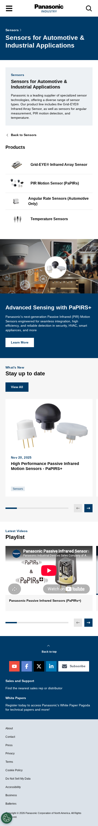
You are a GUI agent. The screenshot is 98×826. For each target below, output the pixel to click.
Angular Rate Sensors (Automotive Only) (58, 201)
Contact (10, 736)
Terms (9, 761)
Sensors (12, 30)
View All (17, 387)
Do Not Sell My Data (18, 778)
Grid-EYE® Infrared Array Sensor (59, 165)
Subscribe (77, 666)
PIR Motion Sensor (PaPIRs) (55, 183)
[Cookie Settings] (6, 818)
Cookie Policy (14, 770)
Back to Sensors (23, 135)
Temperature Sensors (49, 219)
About (9, 728)
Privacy (10, 753)
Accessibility (13, 787)
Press (9, 745)
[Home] (49, 8)
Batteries (10, 803)
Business (11, 795)
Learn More (19, 342)
